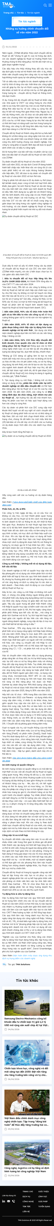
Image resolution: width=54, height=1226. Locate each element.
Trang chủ (8, 13)
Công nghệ (28, 1201)
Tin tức (20, 13)
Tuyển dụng (44, 1206)
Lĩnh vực (42, 1196)
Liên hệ (26, 1211)
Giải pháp (43, 1201)
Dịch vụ (26, 1196)
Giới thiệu (43, 1191)
